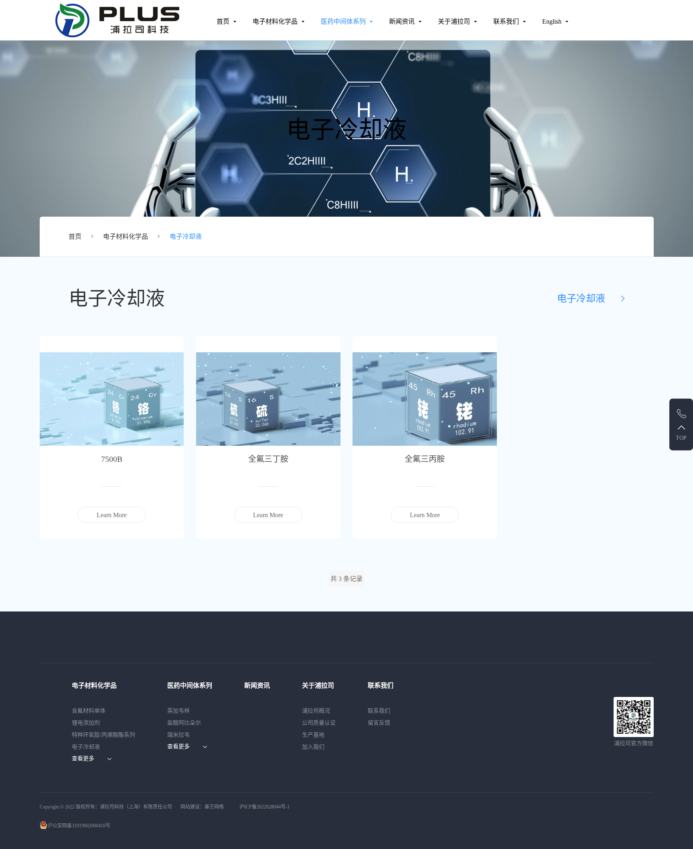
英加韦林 (178, 711)
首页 (223, 21)
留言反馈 (379, 723)
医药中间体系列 (343, 21)
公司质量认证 (319, 723)
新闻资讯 (402, 21)
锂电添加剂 (86, 723)
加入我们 (313, 747)
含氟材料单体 (88, 711)
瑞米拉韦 (178, 735)
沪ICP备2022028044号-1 (264, 807)
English (551, 21)
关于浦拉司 (454, 21)
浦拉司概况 (316, 711)
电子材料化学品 (275, 21)
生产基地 (313, 735)
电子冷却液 (186, 236)
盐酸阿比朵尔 (184, 723)
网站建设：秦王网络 (202, 807)
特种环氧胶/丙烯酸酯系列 (103, 735)
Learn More (112, 515)
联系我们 (506, 21)
